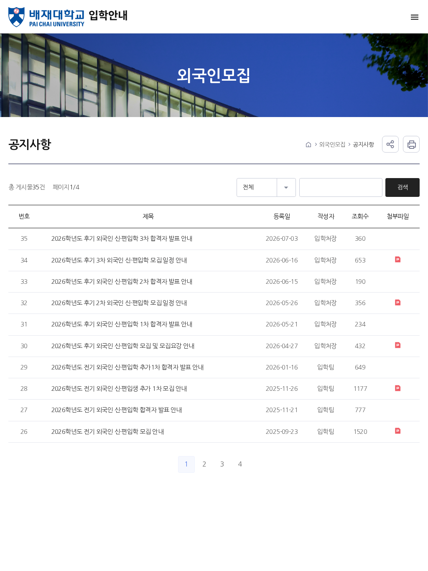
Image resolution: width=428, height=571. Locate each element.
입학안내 (108, 17)
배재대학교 (46, 17)
